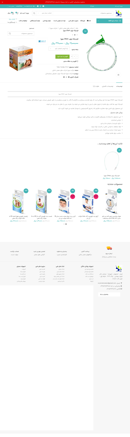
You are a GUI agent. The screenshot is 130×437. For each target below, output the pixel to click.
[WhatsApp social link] (40, 6)
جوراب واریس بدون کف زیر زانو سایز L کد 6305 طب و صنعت (111, 217)
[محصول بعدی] (72, 35)
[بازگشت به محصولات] (75, 35)
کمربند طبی (42, 276)
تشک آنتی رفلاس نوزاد (59, 276)
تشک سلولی (61, 269)
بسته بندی (75, 49)
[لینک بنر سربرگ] (65, 2)
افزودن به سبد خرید (62, 57)
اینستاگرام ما (11, 22)
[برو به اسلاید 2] (64, 224)
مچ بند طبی (42, 272)
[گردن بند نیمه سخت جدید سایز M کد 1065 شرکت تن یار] (65, 201)
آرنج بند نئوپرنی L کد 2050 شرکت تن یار (88, 217)
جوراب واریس (42, 281)
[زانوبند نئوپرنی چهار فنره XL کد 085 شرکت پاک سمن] (18, 201)
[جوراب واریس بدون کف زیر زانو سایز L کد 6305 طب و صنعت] (111, 201)
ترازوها (91, 281)
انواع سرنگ (23, 272)
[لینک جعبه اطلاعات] (109, 251)
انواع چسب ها (22, 276)
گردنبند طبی (42, 269)
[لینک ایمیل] (43, 6)
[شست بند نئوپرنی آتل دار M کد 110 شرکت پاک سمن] (41, 201)
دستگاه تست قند (89, 274)
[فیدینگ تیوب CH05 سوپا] (111, 160)
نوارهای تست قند (89, 276)
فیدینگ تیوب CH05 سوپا (111, 176)
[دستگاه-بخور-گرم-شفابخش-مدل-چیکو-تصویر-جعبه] (21, 58)
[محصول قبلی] (77, 35)
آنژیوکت (24, 269)
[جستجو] (34, 13)
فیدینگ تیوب (61, 74)
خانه (77, 28)
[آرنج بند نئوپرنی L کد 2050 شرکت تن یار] (88, 201)
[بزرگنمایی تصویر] (118, 74)
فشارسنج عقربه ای (89, 269)
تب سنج (91, 279)
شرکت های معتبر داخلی (66, 28)
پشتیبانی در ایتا (104, 294)
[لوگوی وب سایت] (118, 13)
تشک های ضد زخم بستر (58, 279)
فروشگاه (92, 6)
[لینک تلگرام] (37, 6)
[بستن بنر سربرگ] (2, 2)
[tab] (119, 85)
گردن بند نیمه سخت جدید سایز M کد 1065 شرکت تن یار (65, 217)
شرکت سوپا (53, 28)
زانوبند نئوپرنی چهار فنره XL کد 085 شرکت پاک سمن (18, 217)
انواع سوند (23, 279)
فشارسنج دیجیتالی (89, 272)
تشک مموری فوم (60, 274)
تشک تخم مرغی (60, 272)
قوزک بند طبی (41, 279)
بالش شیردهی (61, 281)
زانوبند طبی (42, 274)
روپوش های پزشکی (21, 281)
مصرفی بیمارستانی (51, 74)
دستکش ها (23, 274)
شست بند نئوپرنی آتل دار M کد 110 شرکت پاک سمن (41, 217)
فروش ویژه (12, 19)
